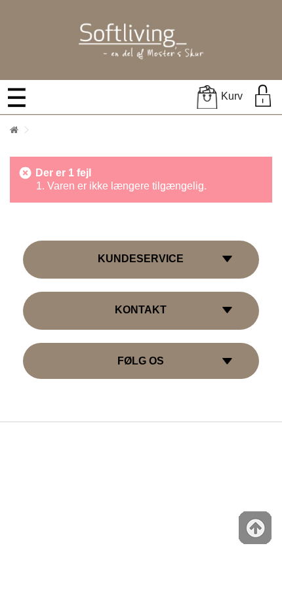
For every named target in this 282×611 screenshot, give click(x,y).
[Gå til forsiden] (14, 130)
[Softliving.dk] (141, 39)
